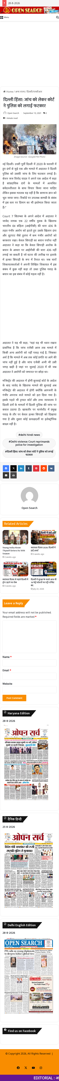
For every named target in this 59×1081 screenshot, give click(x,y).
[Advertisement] (29, 53)
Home (9, 91)
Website (7, 683)
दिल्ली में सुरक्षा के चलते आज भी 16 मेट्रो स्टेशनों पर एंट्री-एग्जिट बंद (43, 582)
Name (7, 657)
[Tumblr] (28, 468)
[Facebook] (6, 468)
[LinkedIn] (21, 468)
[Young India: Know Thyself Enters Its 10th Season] (15, 537)
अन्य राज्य (20, 91)
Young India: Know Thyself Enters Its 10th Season (14, 550)
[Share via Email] (6, 475)
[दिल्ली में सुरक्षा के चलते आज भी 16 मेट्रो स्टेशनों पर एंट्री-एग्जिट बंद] (44, 569)
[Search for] (57, 17)
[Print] (13, 475)
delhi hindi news (30, 435)
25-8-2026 (9, 827)
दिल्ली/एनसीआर (34, 91)
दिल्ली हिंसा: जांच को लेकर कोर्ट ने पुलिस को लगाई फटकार (30, 453)
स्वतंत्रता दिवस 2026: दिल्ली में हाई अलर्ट (43, 549)
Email (7, 670)
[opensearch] (29, 10)
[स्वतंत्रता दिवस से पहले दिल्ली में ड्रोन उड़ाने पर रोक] (15, 569)
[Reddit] (44, 468)
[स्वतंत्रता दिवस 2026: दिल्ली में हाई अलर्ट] (44, 537)
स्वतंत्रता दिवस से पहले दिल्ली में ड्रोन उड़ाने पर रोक (15, 581)
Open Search (13, 113)
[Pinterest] (36, 468)
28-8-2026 (14, 3)
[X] (13, 468)
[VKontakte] (51, 468)
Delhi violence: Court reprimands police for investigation (30, 443)
